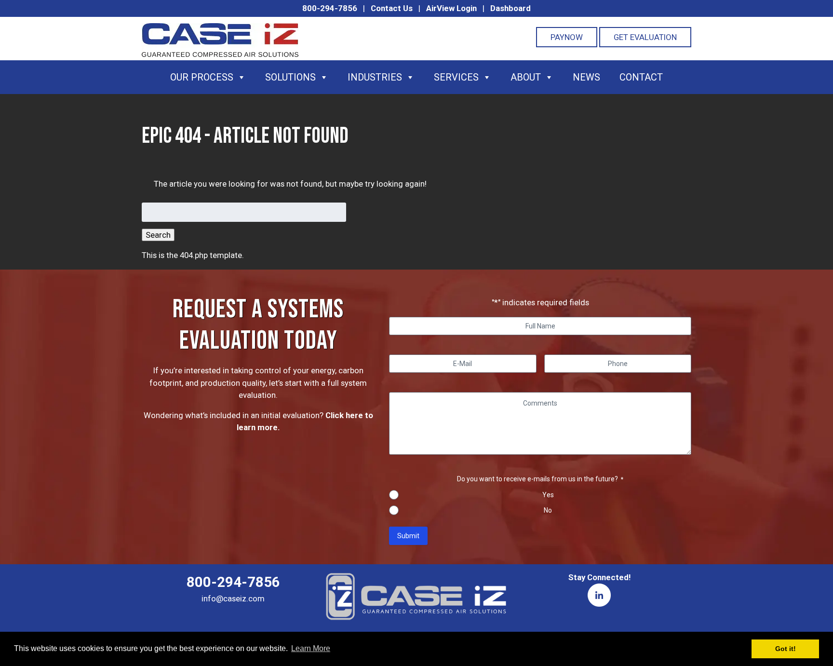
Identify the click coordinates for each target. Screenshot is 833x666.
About (526, 77)
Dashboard (510, 8)
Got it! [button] (785, 648)
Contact (641, 77)
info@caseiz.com (233, 598)
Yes (548, 495)
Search (158, 235)
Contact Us (392, 8)
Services (456, 77)
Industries (375, 77)
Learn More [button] (310, 648)
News (586, 77)
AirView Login (451, 8)
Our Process (201, 77)
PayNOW (567, 37)
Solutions (290, 77)
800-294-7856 (329, 8)
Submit (408, 536)
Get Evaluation (645, 37)
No (548, 510)
